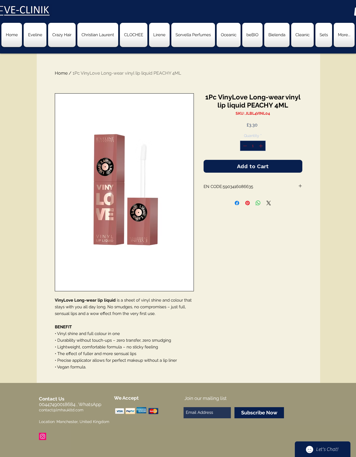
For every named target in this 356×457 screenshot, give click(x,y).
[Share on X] (268, 203)
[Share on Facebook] (237, 203)
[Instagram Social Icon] (42, 436)
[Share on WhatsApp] (258, 203)
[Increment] (261, 146)
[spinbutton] (253, 146)
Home (61, 73)
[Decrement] (244, 146)
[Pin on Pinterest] (247, 203)
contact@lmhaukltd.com (61, 410)
